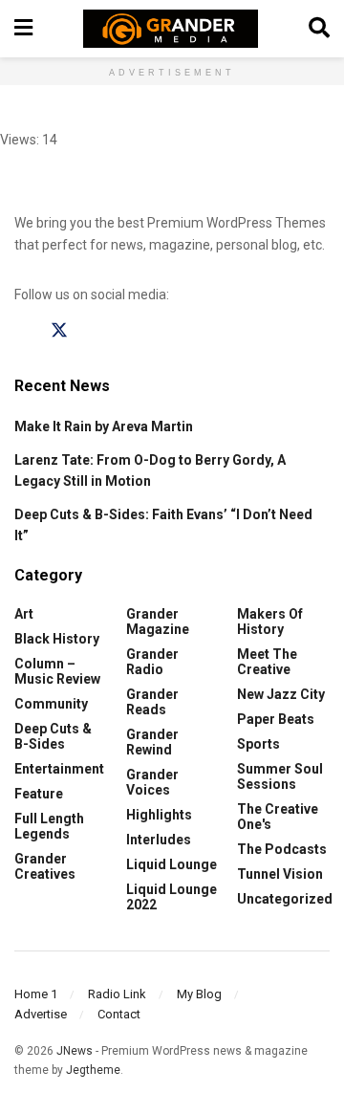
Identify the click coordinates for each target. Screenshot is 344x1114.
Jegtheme (93, 1070)
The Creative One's (277, 816)
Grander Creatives (44, 866)
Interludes (158, 839)
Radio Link (117, 994)
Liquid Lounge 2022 (171, 897)
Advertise (40, 1014)
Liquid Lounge (171, 864)
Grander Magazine (157, 621)
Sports (258, 744)
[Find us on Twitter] (59, 330)
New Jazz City (281, 694)
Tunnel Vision (280, 874)
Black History (56, 638)
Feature (38, 793)
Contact (118, 1014)
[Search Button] (319, 28)
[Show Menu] (23, 28)
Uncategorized (285, 898)
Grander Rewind (152, 742)
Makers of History (270, 621)
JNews (74, 1051)
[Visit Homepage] (170, 29)
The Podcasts (282, 849)
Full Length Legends (49, 826)
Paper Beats (275, 719)
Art (23, 614)
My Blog (199, 994)
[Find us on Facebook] (23, 330)
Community (51, 703)
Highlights (159, 814)
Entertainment (59, 768)
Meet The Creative (267, 661)
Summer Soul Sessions (280, 776)
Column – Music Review (57, 671)
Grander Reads (152, 702)
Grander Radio (152, 661)
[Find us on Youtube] (131, 330)
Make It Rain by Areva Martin (103, 426)
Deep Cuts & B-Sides (53, 736)
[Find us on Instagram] (95, 330)
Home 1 (35, 994)
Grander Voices (152, 782)
